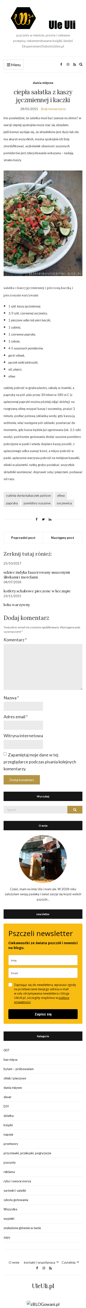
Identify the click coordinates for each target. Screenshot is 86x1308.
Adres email (16, 716)
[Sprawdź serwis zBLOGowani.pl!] (43, 1304)
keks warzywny (17, 604)
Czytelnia (68, 1262)
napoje (8, 1134)
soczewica (64, 503)
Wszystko (10, 1209)
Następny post (62, 538)
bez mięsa (10, 1059)
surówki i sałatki (15, 1190)
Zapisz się (43, 1014)
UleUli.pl (43, 1286)
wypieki (9, 1218)
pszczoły (10, 1162)
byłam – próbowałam (19, 1069)
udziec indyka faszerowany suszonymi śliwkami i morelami (37, 574)
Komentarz (15, 639)
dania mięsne (43, 83)
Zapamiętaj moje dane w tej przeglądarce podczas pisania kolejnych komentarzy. (40, 762)
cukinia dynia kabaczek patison (28, 495)
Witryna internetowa (23, 735)
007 (6, 1050)
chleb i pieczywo (15, 1078)
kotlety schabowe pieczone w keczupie (37, 591)
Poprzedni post (23, 538)
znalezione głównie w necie (22, 1228)
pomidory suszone (37, 503)
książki (8, 1125)
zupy (7, 1237)
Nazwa (11, 697)
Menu (15, 64)
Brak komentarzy (53, 109)
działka (9, 1116)
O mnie (14, 1262)
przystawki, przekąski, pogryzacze (27, 1153)
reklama (9, 1172)
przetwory (11, 1144)
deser (7, 1097)
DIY (6, 1106)
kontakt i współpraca (39, 1262)
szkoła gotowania (16, 1200)
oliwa (61, 495)
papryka (12, 503)
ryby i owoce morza (17, 1181)
